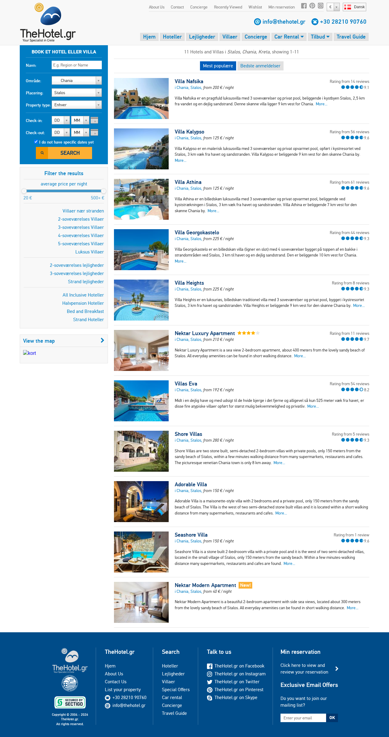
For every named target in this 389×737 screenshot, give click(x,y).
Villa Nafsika (189, 81)
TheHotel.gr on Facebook (239, 666)
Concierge (199, 7)
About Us (156, 7)
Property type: (38, 105)
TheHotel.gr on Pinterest (239, 689)
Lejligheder (202, 36)
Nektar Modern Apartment (205, 585)
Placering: (34, 93)
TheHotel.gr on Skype (236, 697)
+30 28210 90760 (343, 21)
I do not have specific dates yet (66, 142)
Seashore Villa (191, 535)
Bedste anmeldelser (260, 66)
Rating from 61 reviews (349, 182)
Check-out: (35, 132)
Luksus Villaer (89, 252)
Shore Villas (188, 434)
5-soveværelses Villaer (81, 243)
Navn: (31, 65)
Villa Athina (188, 182)
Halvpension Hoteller (83, 303)
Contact (177, 7)
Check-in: (34, 120)
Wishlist (255, 7)
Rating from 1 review (351, 535)
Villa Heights (189, 283)
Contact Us (115, 681)
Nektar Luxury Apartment (205, 333)
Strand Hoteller (88, 319)
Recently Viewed (228, 7)
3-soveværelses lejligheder (77, 273)
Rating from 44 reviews (349, 232)
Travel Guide (351, 36)
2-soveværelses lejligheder (77, 265)
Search (70, 152)
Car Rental (287, 36)
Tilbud (318, 36)
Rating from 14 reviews (349, 81)
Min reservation (281, 7)
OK (332, 717)
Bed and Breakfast (85, 311)
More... (321, 104)
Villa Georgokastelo (197, 232)
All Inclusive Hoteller (83, 295)
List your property (123, 689)
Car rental (172, 697)
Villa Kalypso (189, 131)
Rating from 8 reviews (350, 283)
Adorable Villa (191, 484)
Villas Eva (186, 383)
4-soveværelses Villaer (81, 235)
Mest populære (218, 66)
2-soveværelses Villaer (81, 219)
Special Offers (176, 689)
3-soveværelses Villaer (81, 227)
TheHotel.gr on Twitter (237, 681)
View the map (39, 340)
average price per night (64, 184)
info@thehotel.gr (284, 21)
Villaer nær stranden (83, 211)
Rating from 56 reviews (349, 131)
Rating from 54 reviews (349, 383)
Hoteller (172, 36)
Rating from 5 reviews (350, 434)
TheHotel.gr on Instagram (240, 674)
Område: (33, 80)
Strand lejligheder (86, 281)
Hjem (149, 36)
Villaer (229, 36)
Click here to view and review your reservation (304, 668)
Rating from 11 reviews (349, 333)
